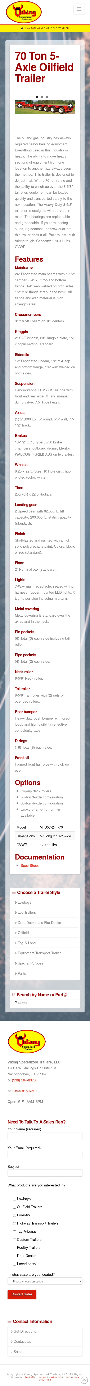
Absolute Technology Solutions (59, 1378)
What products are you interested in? (36, 1184)
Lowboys (25, 902)
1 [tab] (37, 97)
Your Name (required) (24, 1128)
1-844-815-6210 (24, 1090)
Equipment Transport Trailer (39, 952)
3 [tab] (47, 97)
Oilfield (23, 932)
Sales (18, 1351)
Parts (22, 973)
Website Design (36, 1377)
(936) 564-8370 (24, 1079)
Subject (13, 1166)
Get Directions (25, 1331)
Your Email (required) (24, 1147)
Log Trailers (27, 912)
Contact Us (22, 1341)
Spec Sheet (30, 865)
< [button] (20, 106)
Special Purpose (30, 963)
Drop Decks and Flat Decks (39, 922)
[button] (79, 9)
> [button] (70, 106)
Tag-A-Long (27, 942)
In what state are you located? (31, 1274)
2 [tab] (42, 97)
